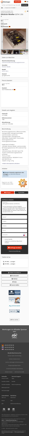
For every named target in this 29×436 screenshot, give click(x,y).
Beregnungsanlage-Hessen (14, 365)
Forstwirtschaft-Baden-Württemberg (14, 368)
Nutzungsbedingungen (19, 432)
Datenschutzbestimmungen (7, 432)
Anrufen (22, 192)
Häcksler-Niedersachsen (14, 359)
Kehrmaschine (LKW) (19, 372)
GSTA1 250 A (5, 71)
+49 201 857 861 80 (9, 345)
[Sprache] (25, 1)
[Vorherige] (2, 41)
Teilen (15, 282)
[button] (27, 1)
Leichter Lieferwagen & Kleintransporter (14, 362)
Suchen (25, 5)
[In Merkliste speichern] (25, 11)
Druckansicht (15, 275)
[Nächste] (27, 41)
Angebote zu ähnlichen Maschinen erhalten (13, 241)
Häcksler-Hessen (8, 372)
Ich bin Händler (8, 239)
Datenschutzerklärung (14, 251)
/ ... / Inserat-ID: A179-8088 (8, 7)
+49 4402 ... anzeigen (9, 261)
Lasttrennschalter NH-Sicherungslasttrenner (13, 62)
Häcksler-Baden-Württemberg (14, 355)
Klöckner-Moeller (6, 67)
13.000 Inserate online (7, 184)
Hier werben (15, 319)
